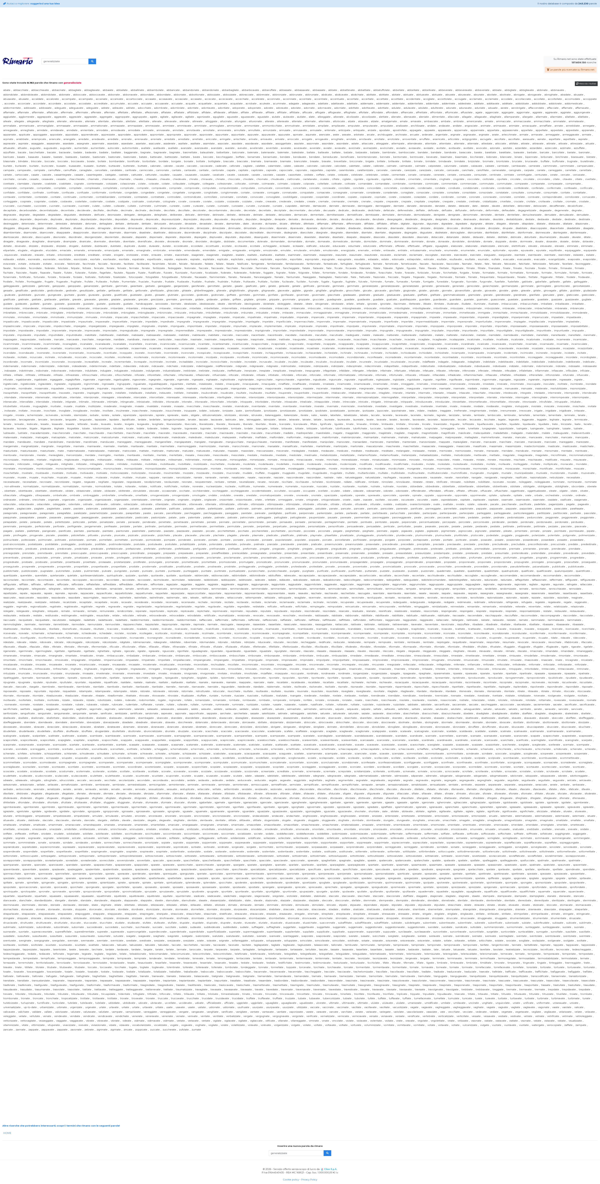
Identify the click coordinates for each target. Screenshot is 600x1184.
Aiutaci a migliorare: (33, 3)
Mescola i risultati (587, 83)
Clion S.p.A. (330, 1169)
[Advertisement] (300, 32)
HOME (7, 1133)
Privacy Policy (309, 1179)
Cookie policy (291, 1179)
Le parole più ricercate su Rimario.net (571, 69)
